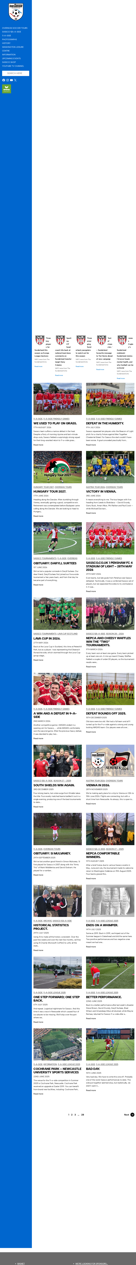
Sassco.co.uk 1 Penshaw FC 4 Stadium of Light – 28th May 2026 (109, 566)
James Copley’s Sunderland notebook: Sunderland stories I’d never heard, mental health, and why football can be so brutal (125, 353)
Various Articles (109, 310)
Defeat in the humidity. (83, 101)
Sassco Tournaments (47, 310)
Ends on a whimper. (102, 925)
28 (82, 1114)
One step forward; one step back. (56, 998)
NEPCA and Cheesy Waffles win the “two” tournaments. (108, 641)
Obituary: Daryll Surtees (83, 300)
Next (128, 1114)
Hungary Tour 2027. (83, 167)
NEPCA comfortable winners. (103, 855)
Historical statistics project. (51, 926)
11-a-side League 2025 (107, 921)
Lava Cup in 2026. (46, 638)
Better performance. (104, 997)
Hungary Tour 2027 (46, 173)
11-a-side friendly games (57, 44)
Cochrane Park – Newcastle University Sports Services (57, 1070)
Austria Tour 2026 (45, 244)
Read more (38, 366)
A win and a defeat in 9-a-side (54, 715)
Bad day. (93, 1069)
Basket (21, 1263)
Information (50, 1064)
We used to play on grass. (83, 34)
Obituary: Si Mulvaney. (52, 853)
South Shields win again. (54, 785)
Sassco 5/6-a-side (92, 310)
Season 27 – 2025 (62, 780)
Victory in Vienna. (83, 234)
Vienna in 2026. (98, 785)
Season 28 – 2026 (115, 633)
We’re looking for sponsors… (91, 1263)
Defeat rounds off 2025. (106, 713)
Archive (47, 921)
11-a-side (41, 44)
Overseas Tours (64, 173)
